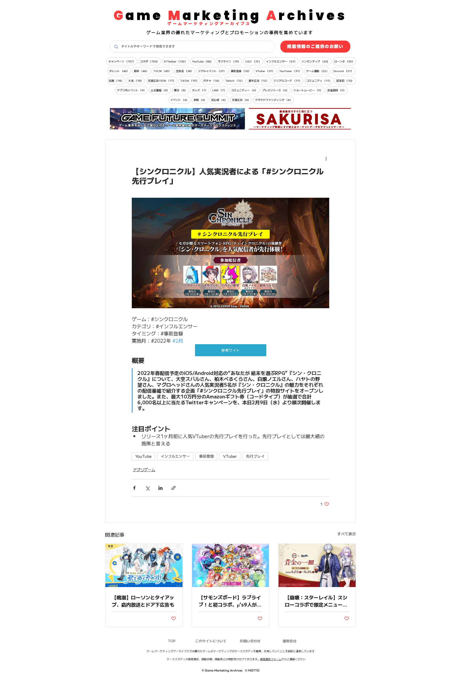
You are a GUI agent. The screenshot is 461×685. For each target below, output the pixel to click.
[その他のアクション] (326, 158)
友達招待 (337, 90)
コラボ (150, 61)
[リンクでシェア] (173, 487)
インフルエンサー (282, 61)
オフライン (230, 61)
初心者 (220, 99)
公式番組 (161, 90)
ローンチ (345, 61)
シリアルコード (288, 80)
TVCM (163, 71)
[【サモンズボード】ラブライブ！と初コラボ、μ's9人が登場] (230, 565)
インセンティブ (316, 61)
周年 (142, 71)
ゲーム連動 (318, 71)
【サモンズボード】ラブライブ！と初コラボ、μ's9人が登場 (229, 601)
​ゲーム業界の (161, 32)
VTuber (266, 71)
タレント (120, 71)
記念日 (346, 80)
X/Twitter (176, 61)
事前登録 (242, 71)
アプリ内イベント (132, 90)
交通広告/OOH (162, 80)
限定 (181, 90)
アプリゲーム (144, 469)
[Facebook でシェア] (134, 487)
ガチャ (212, 80)
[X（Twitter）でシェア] (147, 487)
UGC (254, 61)
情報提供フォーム (270, 659)
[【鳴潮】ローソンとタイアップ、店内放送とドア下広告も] (143, 565)
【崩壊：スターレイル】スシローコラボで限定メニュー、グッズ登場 (316, 601)
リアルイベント (213, 71)
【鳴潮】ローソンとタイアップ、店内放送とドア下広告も (143, 601)
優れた (183, 32)
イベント (180, 99)
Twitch (235, 80)
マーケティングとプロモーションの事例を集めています (251, 32)
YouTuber (291, 71)
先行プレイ (255, 456)
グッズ (200, 90)
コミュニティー (245, 90)
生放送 (185, 71)
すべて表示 (346, 533)
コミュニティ (319, 80)
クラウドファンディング (274, 99)
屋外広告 (260, 80)
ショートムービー (308, 90)
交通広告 (242, 99)
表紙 (200, 99)
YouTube (203, 61)
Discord (344, 71)
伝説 (117, 80)
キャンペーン (122, 61)
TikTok (190, 80)
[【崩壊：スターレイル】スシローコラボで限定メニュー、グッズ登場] (317, 565)
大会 (136, 80)
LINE (220, 90)
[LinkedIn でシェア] (160, 487)
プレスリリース (276, 90)
